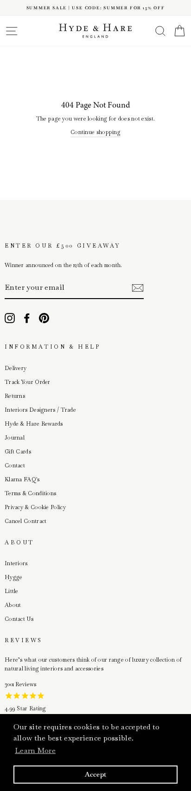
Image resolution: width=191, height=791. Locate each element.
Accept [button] (96, 774)
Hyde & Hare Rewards (34, 423)
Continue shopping (95, 132)
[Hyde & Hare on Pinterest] (44, 318)
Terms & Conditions (30, 493)
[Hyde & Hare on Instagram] (10, 318)
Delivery (15, 368)
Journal (15, 437)
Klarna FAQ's (22, 479)
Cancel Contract (25, 521)
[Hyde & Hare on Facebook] (27, 318)
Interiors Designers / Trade (40, 410)
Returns (15, 396)
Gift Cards (18, 451)
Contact (15, 465)
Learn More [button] (35, 750)
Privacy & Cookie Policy (35, 507)
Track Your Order (28, 382)
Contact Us (19, 619)
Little (12, 591)
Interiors (16, 563)
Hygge (14, 577)
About (13, 605)
